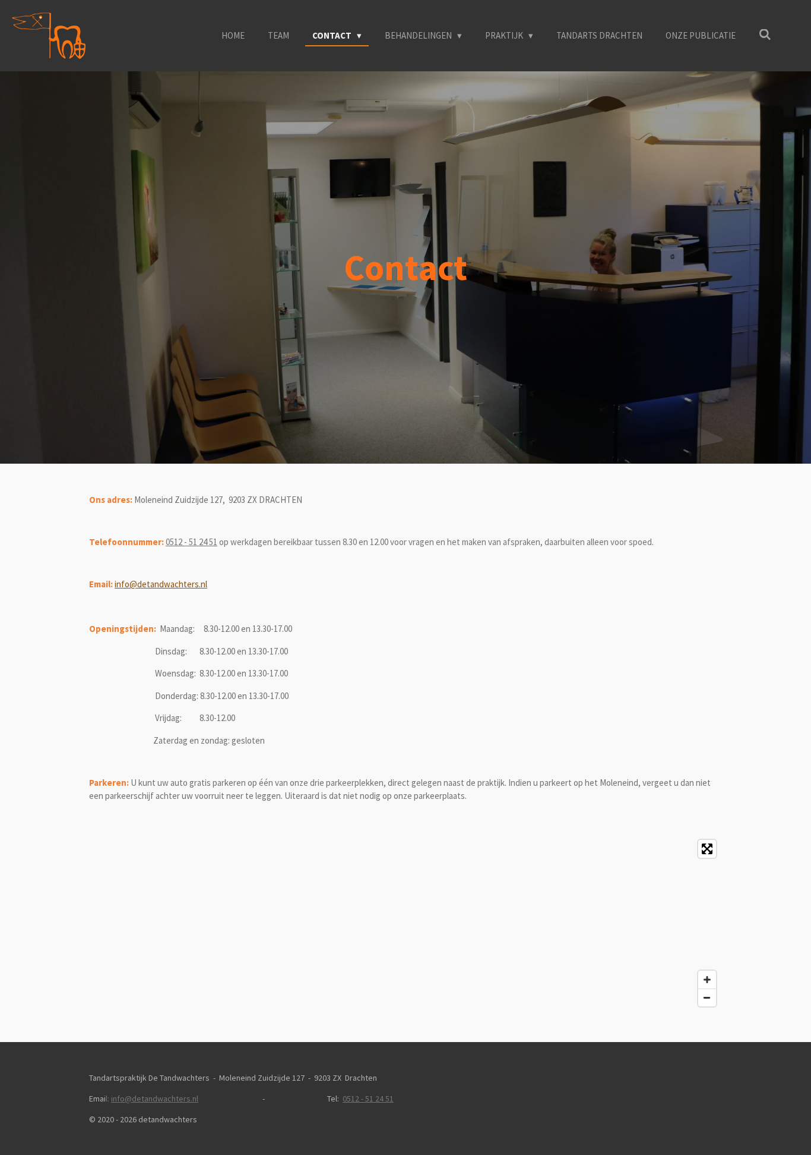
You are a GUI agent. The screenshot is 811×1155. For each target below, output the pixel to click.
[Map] (405, 923)
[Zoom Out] (707, 997)
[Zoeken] (765, 34)
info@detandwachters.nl (161, 584)
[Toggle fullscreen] (707, 849)
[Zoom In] (707, 980)
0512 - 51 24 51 (191, 541)
